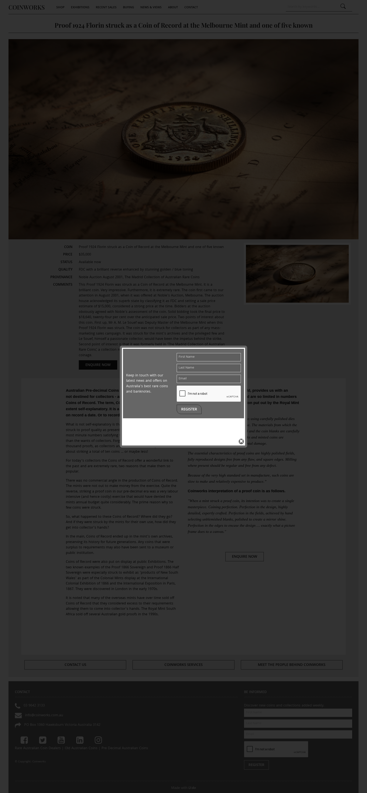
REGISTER (189, 410)
